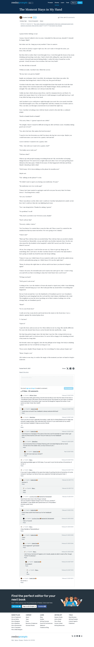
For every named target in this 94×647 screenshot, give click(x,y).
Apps (30, 2)
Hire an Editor (15, 619)
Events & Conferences (46, 623)
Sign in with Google (28, 606)
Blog (41, 617)
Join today (15, 606)
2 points (28, 409)
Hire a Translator (16, 627)
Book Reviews (72, 617)
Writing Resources (59, 625)
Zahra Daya (32, 417)
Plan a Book (57, 621)
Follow (34, 17)
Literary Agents (73, 621)
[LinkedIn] (77, 636)
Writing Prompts (73, 619)
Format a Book (58, 623)
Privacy (21, 640)
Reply (22, 404)
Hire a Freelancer (16, 617)
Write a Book (57, 619)
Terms (16, 640)
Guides (42, 619)
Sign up (74, 2)
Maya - (31, 460)
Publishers (72, 623)
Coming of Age (23, 21)
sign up (28, 388)
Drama (41, 21)
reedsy (19, 2)
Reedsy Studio (58, 617)
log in (33, 388)
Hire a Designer (15, 621)
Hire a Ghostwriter (16, 625)
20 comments (70, 17)
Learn (62, 2)
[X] (72, 636)
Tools (67, 2)
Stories (57, 2)
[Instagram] (75, 636)
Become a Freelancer (31, 623)
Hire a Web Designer (16, 629)
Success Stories (30, 625)
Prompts (50, 2)
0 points (29, 488)
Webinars (42, 625)
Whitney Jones (33, 395)
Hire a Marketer (15, 623)
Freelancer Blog (44, 627)
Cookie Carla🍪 (34, 409)
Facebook (41, 606)
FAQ (12, 640)
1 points (28, 431)
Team (27, 619)
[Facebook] (79, 636)
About (27, 617)
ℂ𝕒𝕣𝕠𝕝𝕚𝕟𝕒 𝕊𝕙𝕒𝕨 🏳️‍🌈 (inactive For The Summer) (40, 496)
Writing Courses (44, 621)
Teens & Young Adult (33, 21)
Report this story (24, 372)
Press (27, 621)
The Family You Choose (55, 25)
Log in (80, 2)
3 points (27, 395)
